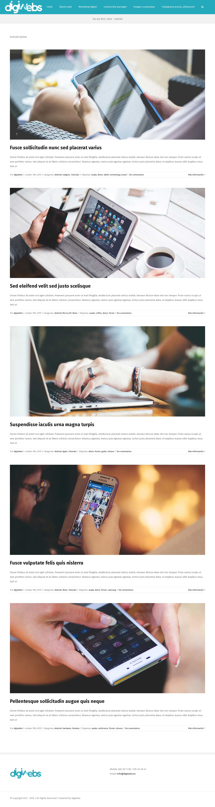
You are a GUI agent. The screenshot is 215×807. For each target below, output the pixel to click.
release (110, 451)
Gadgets (66, 175)
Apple (65, 451)
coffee (99, 313)
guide (103, 451)
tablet (106, 175)
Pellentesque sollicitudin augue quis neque (57, 701)
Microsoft (66, 313)
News (74, 313)
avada (94, 175)
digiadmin (18, 175)
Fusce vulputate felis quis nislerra (46, 563)
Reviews (76, 728)
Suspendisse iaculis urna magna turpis (52, 424)
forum (111, 313)
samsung (112, 590)
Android (58, 175)
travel (124, 175)
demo (100, 175)
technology (115, 175)
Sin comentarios (136, 175)
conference (103, 728)
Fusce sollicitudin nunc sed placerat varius (56, 147)
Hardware (66, 728)
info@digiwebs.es (126, 773)
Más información (196, 175)
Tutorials (75, 175)
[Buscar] (202, 7)
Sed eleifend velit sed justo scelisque (50, 286)
